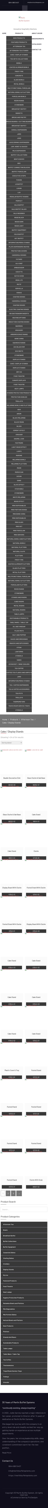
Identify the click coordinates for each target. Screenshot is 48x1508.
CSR (40, 33)
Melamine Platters (19, 464)
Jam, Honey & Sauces (19, 146)
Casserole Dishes (19, 255)
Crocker (19, 434)
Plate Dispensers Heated (19, 247)
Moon (19, 468)
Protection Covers (19, 251)
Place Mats (19, 631)
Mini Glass (19, 522)
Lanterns (19, 652)
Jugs (19, 138)
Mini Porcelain (19, 530)
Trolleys (19, 401)
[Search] (45, 1209)
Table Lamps (19, 614)
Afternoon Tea (19, 46)
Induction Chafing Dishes (19, 322)
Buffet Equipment (19, 230)
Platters (19, 556)
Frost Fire (19, 71)
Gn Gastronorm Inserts (19, 313)
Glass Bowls (19, 80)
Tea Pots (19, 693)
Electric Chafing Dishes (19, 309)
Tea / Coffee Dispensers (19, 685)
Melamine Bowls (19, 460)
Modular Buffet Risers (19, 197)
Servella (19, 288)
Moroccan (19, 472)
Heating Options (19, 318)
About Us (35, 33)
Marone (19, 455)
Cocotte (19, 272)
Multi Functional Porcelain (19, 88)
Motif (19, 284)
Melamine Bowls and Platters (19, 405)
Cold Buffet (19, 234)
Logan (19, 188)
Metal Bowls (19, 84)
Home (4, 33)
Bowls (19, 63)
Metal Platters (19, 572)
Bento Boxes (19, 159)
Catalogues (36, 44)
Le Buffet (19, 184)
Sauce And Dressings (19, 639)
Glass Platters (19, 568)
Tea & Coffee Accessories (19, 689)
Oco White (19, 351)
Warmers (19, 326)
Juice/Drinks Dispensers (19, 142)
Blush (19, 426)
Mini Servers (19, 535)
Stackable (19, 489)
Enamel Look (19, 439)
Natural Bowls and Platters (19, 539)
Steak (19, 647)
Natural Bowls (19, 543)
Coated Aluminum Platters (19, 564)
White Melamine (19, 497)
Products (19, 33)
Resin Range (19, 101)
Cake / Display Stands (19, 55)
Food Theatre (19, 376)
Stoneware (19, 105)
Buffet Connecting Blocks (19, 167)
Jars (19, 134)
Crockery (19, 330)
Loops (19, 451)
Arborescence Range (19, 334)
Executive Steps (19, 176)
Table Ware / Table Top (19, 622)
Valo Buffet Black (19, 209)
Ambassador (19, 268)
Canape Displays (19, 380)
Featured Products (19, 42)
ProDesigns (33, 1497)
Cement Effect (19, 430)
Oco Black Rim (19, 347)
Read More (6, 1452)
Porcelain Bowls (19, 96)
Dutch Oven (19, 276)
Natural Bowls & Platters (19, 92)
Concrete (19, 75)
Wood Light (19, 226)
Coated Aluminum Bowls (19, 67)
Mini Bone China (19, 514)
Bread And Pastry (19, 117)
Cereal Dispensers (19, 130)
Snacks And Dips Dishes (19, 643)
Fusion (19, 180)
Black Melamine (19, 418)
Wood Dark (19, 222)
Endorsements (38, 39)
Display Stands (19, 359)
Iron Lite (19, 280)
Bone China (19, 338)
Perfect (19, 201)
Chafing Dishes (19, 297)
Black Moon (19, 422)
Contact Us (36, 49)
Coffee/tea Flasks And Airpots (19, 672)
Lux (19, 192)
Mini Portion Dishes (19, 510)
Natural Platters (19, 547)
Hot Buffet (19, 238)
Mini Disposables (19, 505)
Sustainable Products (19, 618)
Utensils (19, 656)
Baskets (19, 113)
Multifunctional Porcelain (19, 576)
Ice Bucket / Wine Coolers (19, 664)
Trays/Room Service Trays (19, 706)
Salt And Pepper (19, 635)
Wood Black (19, 217)
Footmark (19, 443)
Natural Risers (19, 610)
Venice (19, 293)
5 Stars (19, 259)
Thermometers (19, 702)
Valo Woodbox (19, 213)
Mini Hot (19, 526)
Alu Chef (19, 263)
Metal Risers (19, 606)
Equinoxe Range (19, 343)
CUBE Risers (19, 601)
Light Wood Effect (19, 447)
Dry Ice (19, 372)
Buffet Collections (19, 155)
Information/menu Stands (19, 242)
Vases (19, 660)
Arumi (19, 414)
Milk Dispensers (19, 151)
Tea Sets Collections (19, 59)
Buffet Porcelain (19, 171)
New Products (19, 38)
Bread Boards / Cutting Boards (19, 121)
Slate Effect (19, 485)
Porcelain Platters (19, 585)
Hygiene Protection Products (19, 393)
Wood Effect (19, 501)
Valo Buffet (19, 205)
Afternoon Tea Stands (19, 50)
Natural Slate (19, 551)
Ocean (19, 476)
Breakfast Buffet (19, 109)
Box (19, 163)
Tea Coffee (19, 668)
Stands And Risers (19, 597)
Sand (19, 480)
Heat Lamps (19, 389)
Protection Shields (19, 397)
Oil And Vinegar (19, 626)
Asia (19, 409)
